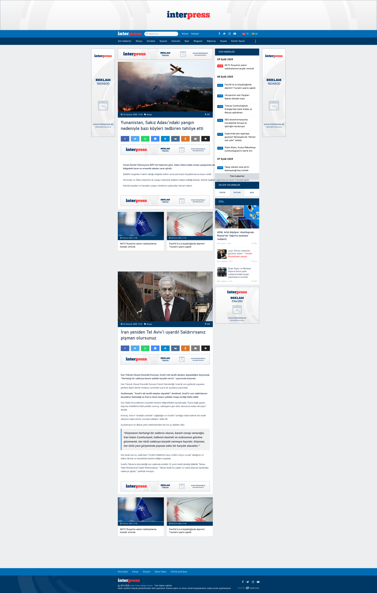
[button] (205, 138)
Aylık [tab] (252, 192)
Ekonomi (176, 41)
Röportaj (211, 41)
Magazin (198, 41)
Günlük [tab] (222, 192)
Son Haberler (124, 41)
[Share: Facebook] (125, 139)
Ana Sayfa (123, 572)
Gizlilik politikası (179, 572)
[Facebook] (242, 582)
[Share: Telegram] (165, 139)
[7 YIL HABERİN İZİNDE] (131, 34)
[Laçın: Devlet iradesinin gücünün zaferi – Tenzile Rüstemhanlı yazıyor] (222, 254)
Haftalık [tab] (237, 192)
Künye (185, 34)
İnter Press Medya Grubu (141, 586)
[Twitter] (247, 582)
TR (247, 34)
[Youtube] (258, 582)
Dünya (139, 41)
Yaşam (223, 41)
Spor (187, 41)
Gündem (151, 41)
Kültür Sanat (238, 41)
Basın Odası (160, 572)
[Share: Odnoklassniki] (185, 139)
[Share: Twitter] (135, 139)
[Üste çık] (368, 584)
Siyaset (163, 41)
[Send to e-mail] (195, 139)
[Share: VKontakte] (175, 139)
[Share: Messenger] (155, 139)
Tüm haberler (237, 176)
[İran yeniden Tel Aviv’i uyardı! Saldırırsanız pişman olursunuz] (165, 296)
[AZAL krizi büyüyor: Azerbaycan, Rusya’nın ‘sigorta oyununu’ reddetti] (237, 217)
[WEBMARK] (248, 588)
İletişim (195, 34)
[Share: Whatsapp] (145, 139)
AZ (256, 34)
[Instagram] (253, 582)
